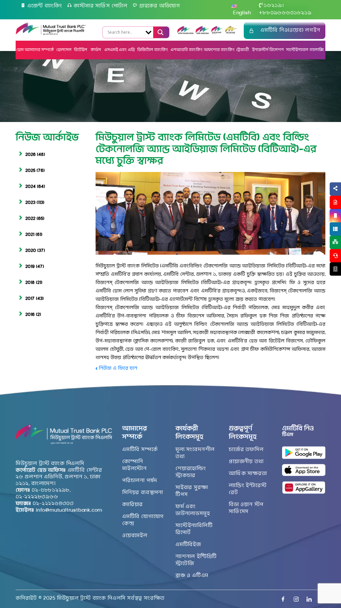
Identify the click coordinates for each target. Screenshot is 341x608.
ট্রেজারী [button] (243, 50)
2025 (30, 170)
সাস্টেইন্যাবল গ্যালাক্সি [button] (305, 50)
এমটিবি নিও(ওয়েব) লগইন (290, 30)
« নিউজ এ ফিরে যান (116, 368)
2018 (30, 282)
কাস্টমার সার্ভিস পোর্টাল (101, 6)
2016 (30, 314)
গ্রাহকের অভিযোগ (159, 6)
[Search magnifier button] (160, 32)
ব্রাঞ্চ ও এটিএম (191, 575)
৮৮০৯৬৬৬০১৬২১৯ (285, 13)
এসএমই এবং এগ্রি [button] (119, 50)
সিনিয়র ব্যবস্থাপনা (142, 492)
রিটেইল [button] (81, 50)
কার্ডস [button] (96, 50)
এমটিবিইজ (188, 544)
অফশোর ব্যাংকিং (219, 50)
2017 (30, 298)
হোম (20, 50)
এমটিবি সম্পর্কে (140, 449)
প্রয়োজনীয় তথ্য (246, 461)
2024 (30, 186)
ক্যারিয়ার (132, 504)
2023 (30, 202)
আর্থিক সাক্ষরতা (248, 473)
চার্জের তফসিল (246, 449)
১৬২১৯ (273, 5)
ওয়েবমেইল (135, 535)
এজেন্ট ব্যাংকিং (44, 6)
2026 (30, 154)
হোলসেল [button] (64, 50)
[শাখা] (335, 269)
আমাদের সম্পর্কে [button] (39, 50)
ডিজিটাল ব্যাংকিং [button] (152, 50)
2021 (29, 234)
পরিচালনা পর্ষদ (139, 480)
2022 (30, 218)
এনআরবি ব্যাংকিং (186, 50)
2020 (30, 250)
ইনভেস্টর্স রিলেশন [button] (268, 50)
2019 (30, 266)
